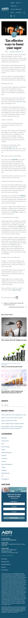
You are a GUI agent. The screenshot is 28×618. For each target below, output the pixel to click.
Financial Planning (6, 338)
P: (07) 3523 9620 (5, 538)
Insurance (3, 455)
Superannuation (18, 51)
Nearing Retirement (5, 564)
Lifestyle (3, 461)
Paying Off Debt (5, 561)
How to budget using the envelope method (12, 423)
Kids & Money (4, 569)
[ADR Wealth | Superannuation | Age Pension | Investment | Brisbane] (5, 10)
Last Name (14, 511)
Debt (2, 443)
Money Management (6, 464)
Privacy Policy (11, 573)
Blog (12, 12)
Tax (22, 51)
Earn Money (4, 559)
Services (14, 6)
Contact (19, 12)
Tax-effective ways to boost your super (14, 44)
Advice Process (16, 9)
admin (6, 51)
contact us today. (16, 290)
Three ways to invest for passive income (11, 366)
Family (3, 449)
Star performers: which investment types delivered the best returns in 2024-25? (12, 391)
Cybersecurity (5, 441)
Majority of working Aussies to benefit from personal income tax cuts (13, 304)
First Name (14, 506)
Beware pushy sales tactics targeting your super (14, 340)
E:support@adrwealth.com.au (8, 539)
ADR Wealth (4, 573)
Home (12, 2)
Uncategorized (5, 479)
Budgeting (4, 438)
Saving (3, 467)
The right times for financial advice (16, 307)
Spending (3, 470)
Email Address (14, 501)
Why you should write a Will (9, 420)
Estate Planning (5, 446)
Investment (12, 51)
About (18, 2)
